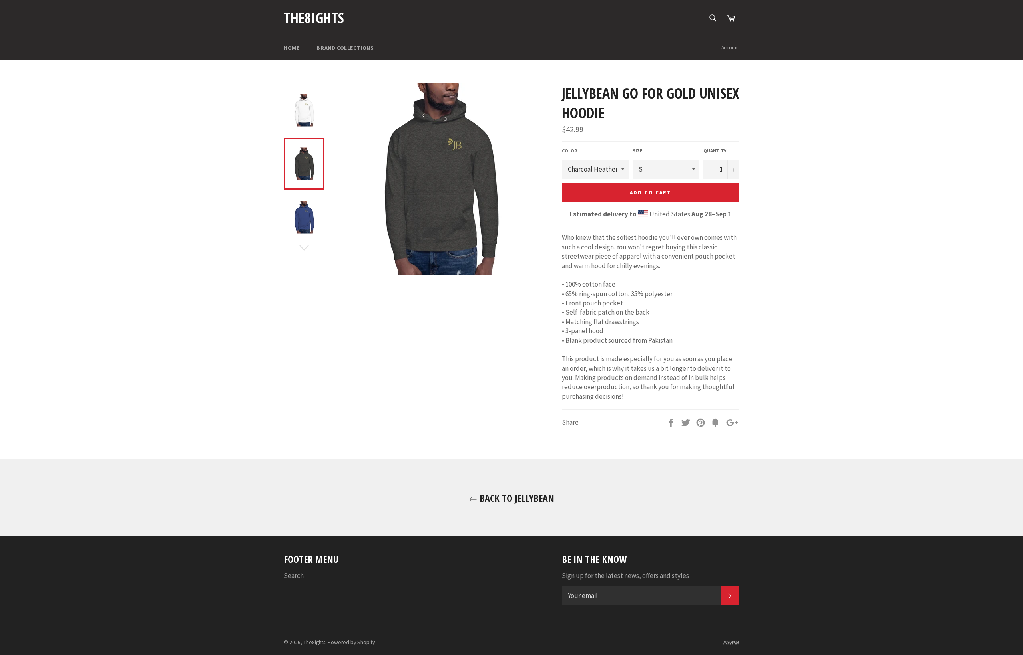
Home (291, 47)
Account (730, 47)
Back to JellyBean (515, 498)
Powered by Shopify (351, 642)
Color (569, 151)
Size (638, 151)
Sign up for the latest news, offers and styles (625, 575)
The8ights (314, 18)
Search (294, 575)
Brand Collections (345, 47)
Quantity (714, 151)
